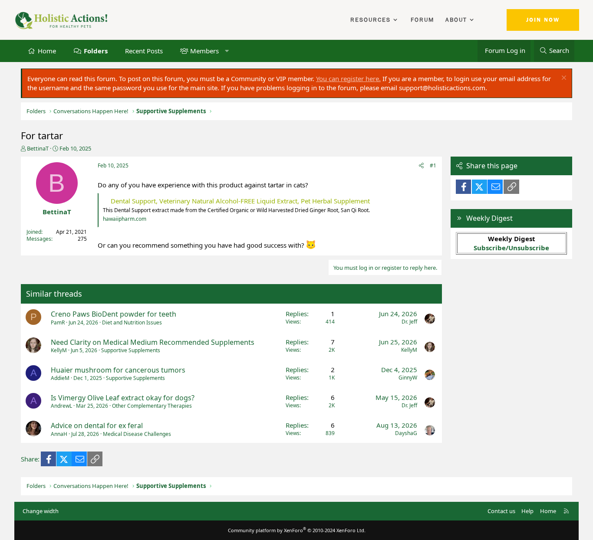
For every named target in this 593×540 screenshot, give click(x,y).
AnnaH (59, 434)
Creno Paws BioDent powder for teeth (113, 314)
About (456, 19)
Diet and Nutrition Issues (132, 322)
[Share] (421, 166)
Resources (370, 19)
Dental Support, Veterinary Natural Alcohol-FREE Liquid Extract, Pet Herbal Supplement (240, 200)
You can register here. (348, 78)
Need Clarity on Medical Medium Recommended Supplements (152, 342)
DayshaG (406, 433)
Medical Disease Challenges (137, 434)
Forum (422, 19)
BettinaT (38, 148)
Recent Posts (144, 50)
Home (47, 50)
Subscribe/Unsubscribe (511, 247)
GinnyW (408, 377)
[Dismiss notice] (563, 78)
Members (204, 50)
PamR (58, 322)
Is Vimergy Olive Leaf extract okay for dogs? (122, 398)
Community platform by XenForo (297, 530)
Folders (96, 50)
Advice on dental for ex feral (97, 425)
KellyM (59, 350)
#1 (433, 165)
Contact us (501, 511)
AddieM (60, 378)
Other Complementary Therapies (152, 405)
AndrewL (61, 405)
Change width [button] (41, 511)
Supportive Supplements (130, 350)
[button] (227, 50)
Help (527, 511)
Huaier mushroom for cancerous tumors (118, 370)
